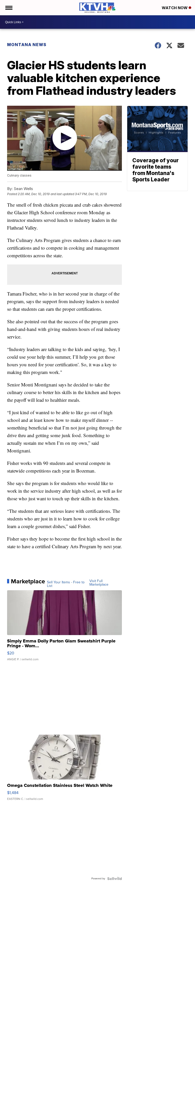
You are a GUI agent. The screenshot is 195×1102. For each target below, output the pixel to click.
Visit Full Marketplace (98, 582)
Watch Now (175, 7)
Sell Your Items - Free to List (66, 584)
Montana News (26, 44)
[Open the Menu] (8, 7)
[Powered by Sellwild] (114, 878)
